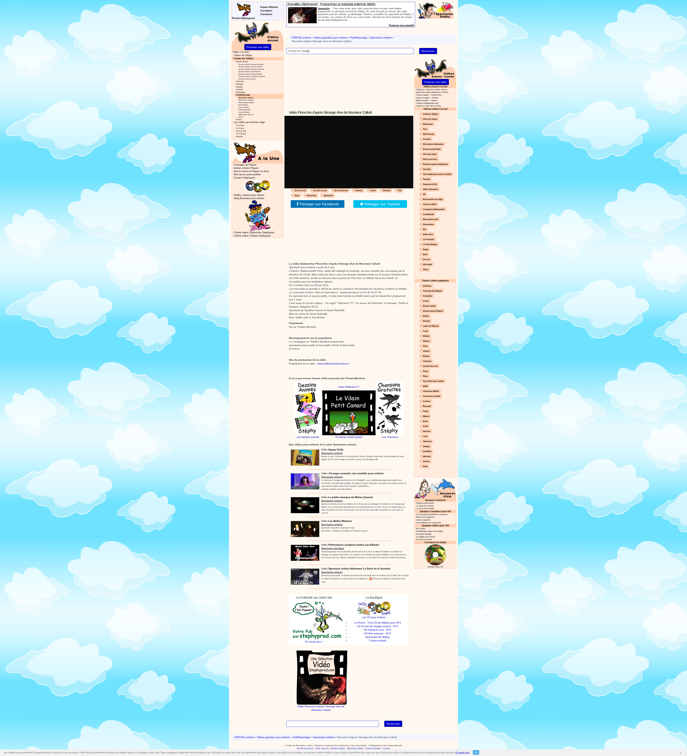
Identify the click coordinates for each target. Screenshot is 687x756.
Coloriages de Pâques (245, 165)
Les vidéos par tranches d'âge (249, 122)
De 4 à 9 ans (300, 190)
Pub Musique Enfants (246, 102)
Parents (358, 190)
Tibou (425, 269)
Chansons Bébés (431, 391)
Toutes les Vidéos (244, 58)
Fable (425, 411)
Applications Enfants (246, 114)
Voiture (426, 351)
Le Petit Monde (430, 244)
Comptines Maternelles (434, 209)
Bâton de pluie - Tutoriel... (427, 100)
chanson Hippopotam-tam (427, 103)
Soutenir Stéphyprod (244, 178)
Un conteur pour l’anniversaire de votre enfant (348, 4)
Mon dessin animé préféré (247, 174)
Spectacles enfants (381, 37)
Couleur (426, 401)
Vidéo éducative (430, 189)
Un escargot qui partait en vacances (432, 514)
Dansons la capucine (425, 517)
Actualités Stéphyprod (302, 4)
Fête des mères (430, 119)
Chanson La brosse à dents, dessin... (432, 89)
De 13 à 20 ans (341, 190)
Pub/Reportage (358, 37)
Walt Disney (428, 134)
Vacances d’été (430, 184)
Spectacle (328, 195)
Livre (425, 436)
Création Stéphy (430, 114)
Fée (399, 190)
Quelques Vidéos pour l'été (435, 525)
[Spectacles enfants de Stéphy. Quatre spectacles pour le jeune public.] (436, 10)
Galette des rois (430, 366)
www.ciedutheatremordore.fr (333, 363)
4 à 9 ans (240, 128)
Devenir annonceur (305, 748)
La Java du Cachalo (424, 506)
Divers (240, 117)
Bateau (426, 356)
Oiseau (426, 461)
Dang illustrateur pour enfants (249, 198)
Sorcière (427, 169)
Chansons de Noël (431, 396)
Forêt (425, 426)
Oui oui (426, 259)
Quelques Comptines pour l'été (435, 511)
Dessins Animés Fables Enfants (250, 74)
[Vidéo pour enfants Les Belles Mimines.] (304, 527)
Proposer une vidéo (435, 82)
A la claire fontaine (424, 534)
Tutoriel (426, 179)
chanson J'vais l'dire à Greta (428, 106)
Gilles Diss (428, 234)
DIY (424, 229)
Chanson (427, 361)
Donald (426, 321)
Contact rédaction (373, 748)
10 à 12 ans (241, 131)
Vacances (427, 441)
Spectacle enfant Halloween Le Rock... (433, 92)
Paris (297, 195)
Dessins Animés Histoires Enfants (251, 64)
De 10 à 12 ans (320, 190)
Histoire (426, 431)
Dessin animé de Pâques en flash (251, 171)
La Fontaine (428, 239)
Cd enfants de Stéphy (435, 542)
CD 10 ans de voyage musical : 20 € (377, 626)
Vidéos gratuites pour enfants (330, 37)
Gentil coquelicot (423, 520)
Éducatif (427, 406)
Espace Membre (269, 7)
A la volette (420, 528)
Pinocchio (311, 195)
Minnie (426, 416)
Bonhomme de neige (433, 199)
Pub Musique (243, 105)
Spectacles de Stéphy (377, 637)
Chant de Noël (429, 204)
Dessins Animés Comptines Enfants (251, 76)
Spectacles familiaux (332, 548)
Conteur (427, 139)
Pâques (426, 341)
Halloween (428, 124)
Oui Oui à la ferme (424, 539)
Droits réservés (322, 748)
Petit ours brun (430, 159)
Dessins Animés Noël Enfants (249, 72)
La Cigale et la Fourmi (425, 537)
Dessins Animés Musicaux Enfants (251, 69)
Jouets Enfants (244, 112)
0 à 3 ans (240, 125)
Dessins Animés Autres (247, 79)
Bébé (425, 386)
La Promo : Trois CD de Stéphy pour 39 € (377, 622)
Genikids (427, 451)
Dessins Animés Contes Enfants (250, 67)
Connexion (266, 14)
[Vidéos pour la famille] (435, 68)
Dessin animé (429, 306)
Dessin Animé (242, 62)
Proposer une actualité (401, 25)
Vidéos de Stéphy (243, 55)
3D (424, 194)
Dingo (426, 316)
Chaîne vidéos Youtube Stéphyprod (252, 236)
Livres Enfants (243, 107)
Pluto (425, 376)
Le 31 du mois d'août (425, 508)
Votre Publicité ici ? (349, 386)
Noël (425, 254)
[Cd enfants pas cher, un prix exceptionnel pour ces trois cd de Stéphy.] (257, 186)
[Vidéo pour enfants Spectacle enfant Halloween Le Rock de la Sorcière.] (304, 575)
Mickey (426, 336)
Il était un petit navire (425, 503)
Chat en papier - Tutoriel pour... (429, 95)
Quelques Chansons (435, 500)
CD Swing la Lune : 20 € (377, 629)
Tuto (425, 129)
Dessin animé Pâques (433, 311)
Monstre (427, 456)
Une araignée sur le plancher (428, 522)
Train (425, 346)
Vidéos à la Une (240, 52)
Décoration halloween (433, 144)
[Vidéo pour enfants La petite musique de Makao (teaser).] (304, 504)
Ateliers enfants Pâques (246, 168)
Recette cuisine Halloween (435, 164)
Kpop (425, 371)
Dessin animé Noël (431, 149)
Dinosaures (428, 224)
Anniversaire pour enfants (332, 8)
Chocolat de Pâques (432, 291)
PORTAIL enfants (301, 37)
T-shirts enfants (377, 640)
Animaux (427, 286)
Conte (373, 190)
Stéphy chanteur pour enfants (249, 195)
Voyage (426, 446)
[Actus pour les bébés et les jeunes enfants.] (258, 152)
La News (386, 748)
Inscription (266, 10)
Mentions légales (338, 748)
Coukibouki (428, 214)
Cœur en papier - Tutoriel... (428, 98)
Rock (425, 421)
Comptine (427, 296)
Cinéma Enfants (244, 110)
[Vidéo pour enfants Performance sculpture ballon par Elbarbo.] (304, 551)
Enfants (387, 190)
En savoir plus (462, 752)
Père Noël (427, 264)
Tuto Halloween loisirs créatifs (437, 174)
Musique (239, 84)
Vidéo (332, 449)
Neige (425, 249)
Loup (425, 331)
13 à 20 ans (241, 133)
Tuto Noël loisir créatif (433, 381)
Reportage (240, 92)
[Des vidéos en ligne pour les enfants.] (258, 32)
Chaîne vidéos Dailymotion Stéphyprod (254, 232)
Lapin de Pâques (431, 326)
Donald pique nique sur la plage (429, 531)
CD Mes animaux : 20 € (377, 633)
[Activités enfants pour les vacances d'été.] (435, 488)
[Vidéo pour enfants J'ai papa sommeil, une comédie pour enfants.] (304, 480)
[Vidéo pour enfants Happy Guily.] (304, 456)
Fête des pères (430, 154)
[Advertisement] (348, 84)
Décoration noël (430, 219)
